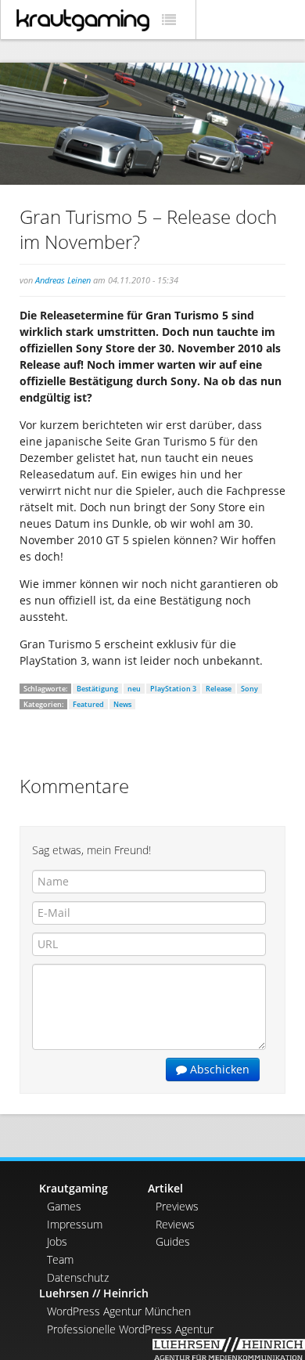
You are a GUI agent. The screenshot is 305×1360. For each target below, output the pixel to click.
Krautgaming (73, 1188)
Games (64, 1206)
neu (134, 689)
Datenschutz (78, 1277)
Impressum (74, 1224)
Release (218, 689)
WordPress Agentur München (119, 1311)
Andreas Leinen (63, 280)
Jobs (57, 1241)
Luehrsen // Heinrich (94, 1293)
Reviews (175, 1224)
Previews (177, 1206)
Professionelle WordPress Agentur (130, 1329)
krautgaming (82, 20)
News (122, 704)
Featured (88, 704)
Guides (173, 1241)
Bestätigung (97, 689)
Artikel (165, 1188)
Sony (249, 689)
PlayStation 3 (173, 689)
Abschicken (218, 1069)
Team (60, 1259)
